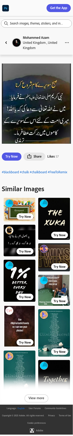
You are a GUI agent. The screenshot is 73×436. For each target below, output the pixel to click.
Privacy (51, 415)
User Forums (35, 408)
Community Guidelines (55, 408)
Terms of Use (65, 415)
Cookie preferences (36, 423)
